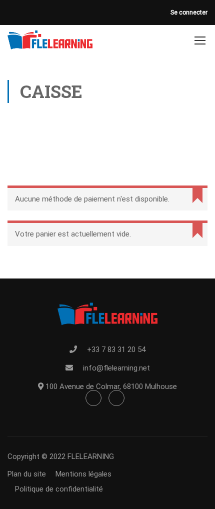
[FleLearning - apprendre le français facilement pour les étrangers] (50, 40)
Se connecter (189, 12)
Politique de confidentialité (59, 489)
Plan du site (27, 474)
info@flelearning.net (116, 368)
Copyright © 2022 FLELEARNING (61, 456)
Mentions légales (84, 474)
